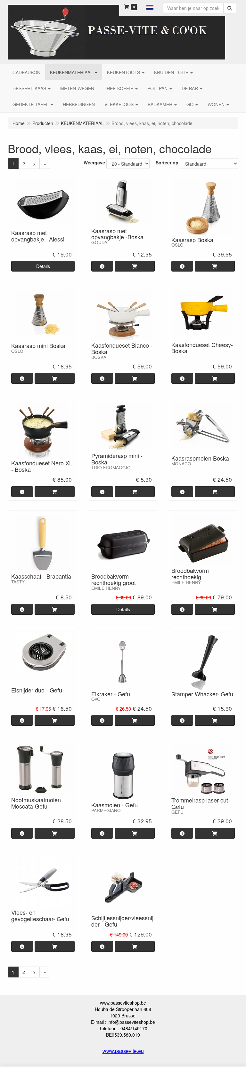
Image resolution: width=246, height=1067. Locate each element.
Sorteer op (167, 162)
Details (43, 266)
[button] (150, 6)
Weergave (94, 162)
